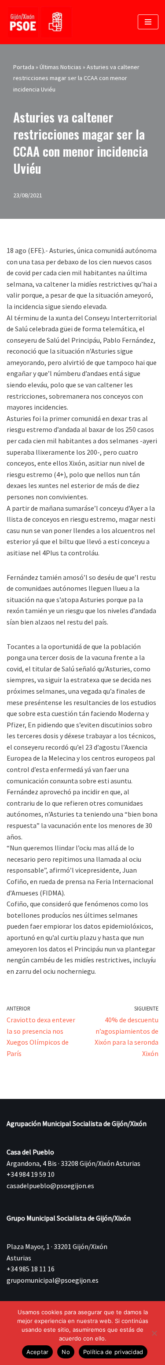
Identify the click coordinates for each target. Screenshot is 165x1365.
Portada (23, 67)
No (66, 1351)
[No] (154, 1333)
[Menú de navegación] (148, 21)
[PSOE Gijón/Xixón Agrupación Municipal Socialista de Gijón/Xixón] (40, 22)
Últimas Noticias (60, 67)
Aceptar (37, 1351)
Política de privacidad (113, 1351)
